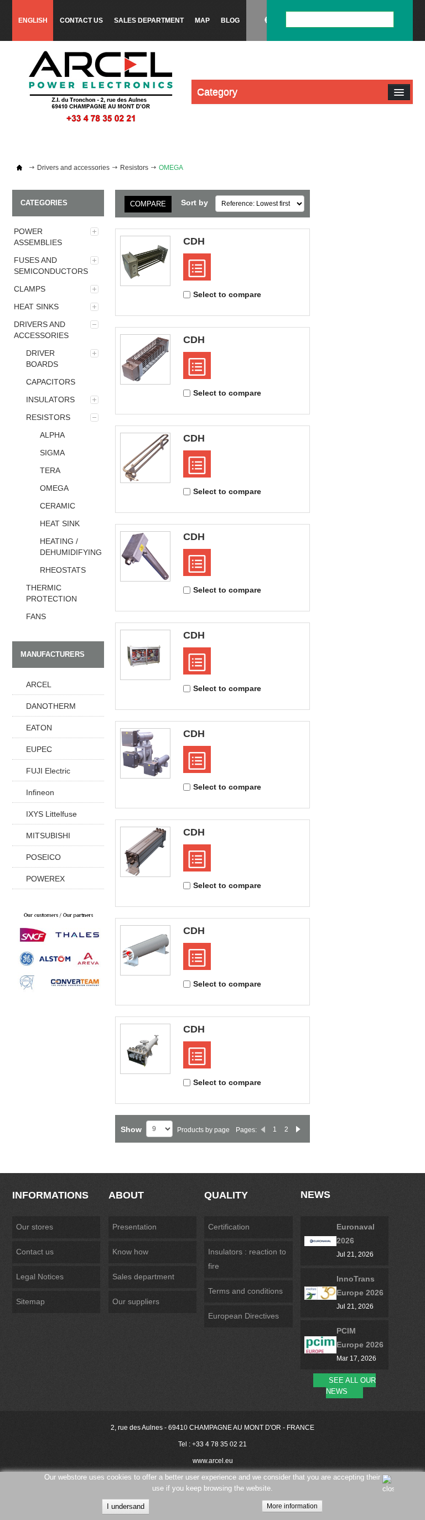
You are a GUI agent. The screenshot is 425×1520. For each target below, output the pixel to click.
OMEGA (54, 488)
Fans (36, 616)
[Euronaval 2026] (320, 1241)
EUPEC (39, 749)
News (315, 1194)
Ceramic (57, 505)
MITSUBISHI (48, 835)
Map (202, 20)
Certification (229, 1226)
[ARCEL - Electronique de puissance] (101, 86)
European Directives (243, 1315)
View (197, 267)
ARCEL (38, 684)
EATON (39, 727)
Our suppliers (135, 1301)
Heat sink (60, 523)
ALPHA (52, 434)
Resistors (134, 168)
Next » (298, 1129)
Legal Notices (40, 1276)
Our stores (34, 1226)
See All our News (351, 1386)
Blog (230, 20)
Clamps (29, 288)
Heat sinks (36, 306)
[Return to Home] (19, 167)
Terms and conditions (245, 1290)
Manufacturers (52, 654)
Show (131, 1129)
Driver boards (42, 359)
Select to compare (227, 294)
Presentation (134, 1226)
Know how (130, 1251)
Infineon (40, 792)
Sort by (194, 202)
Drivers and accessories (73, 168)
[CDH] (145, 261)
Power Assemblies (38, 237)
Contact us (81, 20)
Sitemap (30, 1301)
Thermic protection (51, 593)
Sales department (149, 20)
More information (292, 1506)
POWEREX (45, 878)
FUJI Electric (48, 770)
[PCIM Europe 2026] (320, 1345)
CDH (194, 241)
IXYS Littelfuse (51, 814)
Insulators (50, 399)
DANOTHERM (51, 706)
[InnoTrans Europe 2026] (320, 1293)
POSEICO (43, 857)
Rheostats (63, 570)
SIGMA (52, 452)
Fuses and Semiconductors (51, 266)
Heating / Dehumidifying (71, 547)
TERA (50, 470)
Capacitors (50, 381)
